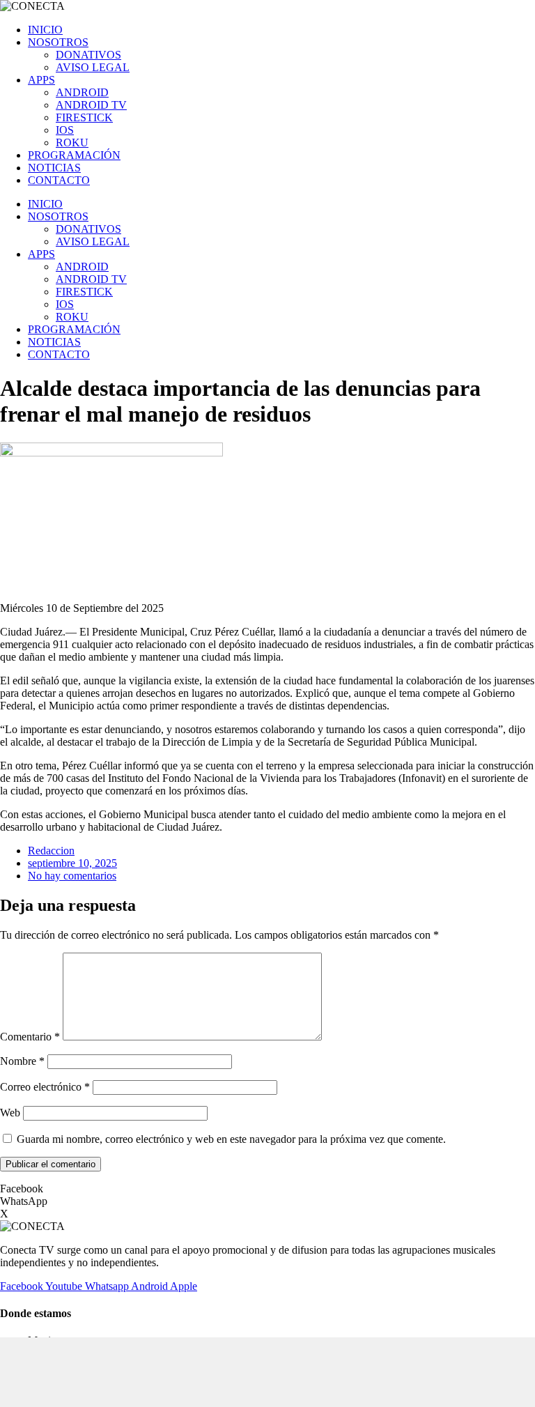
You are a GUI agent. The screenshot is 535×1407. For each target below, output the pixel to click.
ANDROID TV (91, 105)
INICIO (45, 30)
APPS (41, 80)
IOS (65, 130)
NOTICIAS (54, 168)
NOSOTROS (58, 42)
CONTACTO (59, 180)
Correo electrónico (45, 1087)
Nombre (22, 1061)
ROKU (72, 142)
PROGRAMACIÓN (74, 155)
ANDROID (82, 92)
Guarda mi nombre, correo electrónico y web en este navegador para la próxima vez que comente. (231, 1139)
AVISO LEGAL (93, 67)
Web (10, 1112)
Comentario (30, 1037)
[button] (267, 1189)
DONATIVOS (88, 55)
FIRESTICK (84, 117)
